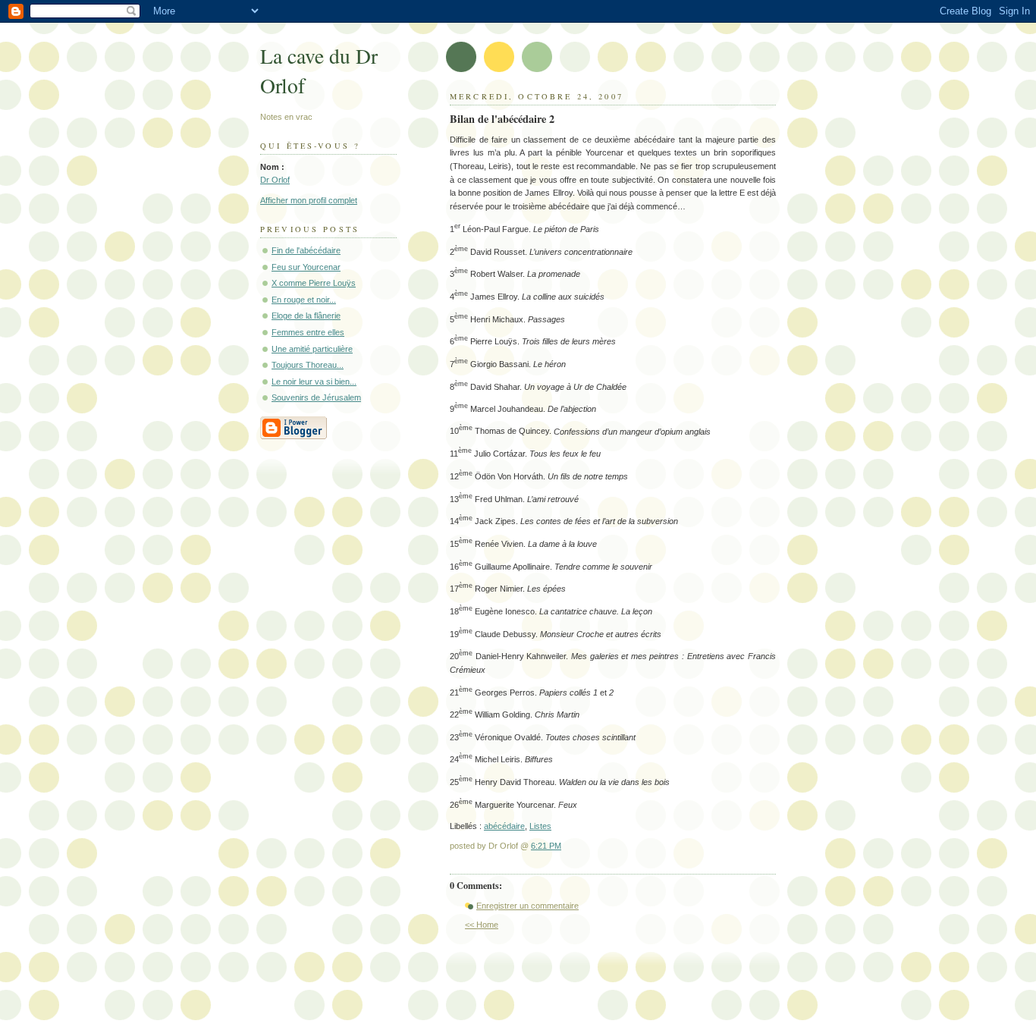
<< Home (481, 924)
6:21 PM (546, 845)
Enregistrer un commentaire (527, 905)
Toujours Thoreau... (308, 364)
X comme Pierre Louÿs (314, 282)
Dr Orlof (275, 179)
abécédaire (504, 826)
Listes (540, 826)
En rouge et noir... (304, 299)
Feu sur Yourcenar (306, 267)
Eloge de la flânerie (306, 315)
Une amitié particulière (312, 348)
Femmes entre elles (308, 332)
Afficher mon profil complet (308, 200)
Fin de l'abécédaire (306, 250)
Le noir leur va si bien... (314, 381)
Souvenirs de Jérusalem (316, 397)
